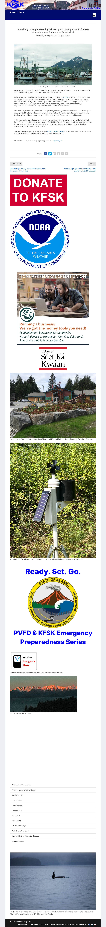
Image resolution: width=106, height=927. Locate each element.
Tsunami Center (18, 841)
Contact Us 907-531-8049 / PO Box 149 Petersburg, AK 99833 (52, 925)
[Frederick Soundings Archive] (53, 910)
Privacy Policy (23, 925)
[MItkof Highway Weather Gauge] (53, 557)
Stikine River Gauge (19, 826)
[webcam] (43, 711)
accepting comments (55, 131)
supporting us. (58, 141)
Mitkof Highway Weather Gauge (23, 790)
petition (65, 97)
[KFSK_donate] (38, 206)
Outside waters (17, 805)
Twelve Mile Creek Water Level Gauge (25, 836)
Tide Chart (16, 816)
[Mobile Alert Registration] (24, 671)
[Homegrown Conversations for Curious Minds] (53, 437)
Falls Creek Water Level (20, 831)
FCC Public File (80, 925)
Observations (17, 810)
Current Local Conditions (21, 785)
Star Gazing (16, 821)
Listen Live (16, 12)
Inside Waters (17, 800)
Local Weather (17, 795)
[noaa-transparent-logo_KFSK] (40, 268)
